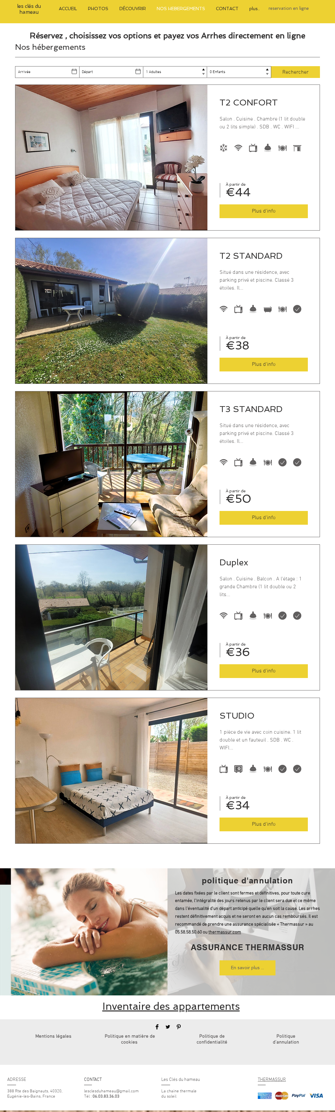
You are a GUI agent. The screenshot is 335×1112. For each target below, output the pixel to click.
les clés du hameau (29, 9)
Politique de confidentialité (212, 1039)
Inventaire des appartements (171, 1006)
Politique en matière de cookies (130, 1039)
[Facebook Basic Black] (157, 1026)
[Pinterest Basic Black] (178, 1026)
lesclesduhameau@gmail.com (111, 1091)
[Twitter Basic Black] (167, 1026)
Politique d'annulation (286, 1039)
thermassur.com (224, 932)
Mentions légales (53, 1036)
